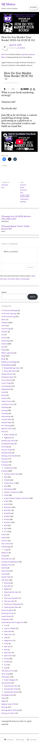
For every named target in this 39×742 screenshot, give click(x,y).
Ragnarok (7, 438)
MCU (3, 432)
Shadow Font (6, 565)
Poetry (3, 538)
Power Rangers (10, 680)
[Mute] (22, 89)
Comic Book (6, 380)
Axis (3, 347)
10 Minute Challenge (9, 310)
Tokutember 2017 (11, 686)
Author (23, 185)
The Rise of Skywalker (12, 604)
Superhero (5, 619)
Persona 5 (5, 459)
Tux (5, 665)
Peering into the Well (9, 456)
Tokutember (6, 683)
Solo (5, 595)
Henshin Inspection (11, 492)
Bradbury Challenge (9, 362)
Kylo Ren (7, 586)
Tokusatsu (24, 199)
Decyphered (6, 389)
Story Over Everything (24, 196)
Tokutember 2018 (11, 689)
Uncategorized (7, 695)
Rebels (6, 589)
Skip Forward (34, 89)
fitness (4, 398)
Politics (4, 541)
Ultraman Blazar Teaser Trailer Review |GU (15, 228)
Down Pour (8, 634)
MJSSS (6, 519)
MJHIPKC (7, 510)
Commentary (6, 386)
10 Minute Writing (8, 316)
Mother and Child (8, 441)
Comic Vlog (6, 383)
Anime (3, 326)
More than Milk (10, 371)
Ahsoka (7, 583)
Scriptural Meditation (9, 562)
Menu (34, 7)
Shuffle (7, 662)
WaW (3, 701)
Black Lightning (7, 353)
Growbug (5, 413)
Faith (3, 392)
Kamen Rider (6, 422)
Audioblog (5, 341)
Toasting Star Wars (11, 607)
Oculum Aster (6, 450)
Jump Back (31, 89)
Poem (3, 534)
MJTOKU (7, 522)
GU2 (5, 486)
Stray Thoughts (7, 610)
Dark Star (7, 631)
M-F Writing (6, 425)
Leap (6, 637)
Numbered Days (7, 444)
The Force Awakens (11, 598)
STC (5, 531)
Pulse (6, 644)
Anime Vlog (5, 329)
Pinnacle (4, 465)
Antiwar (4, 332)
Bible (3, 350)
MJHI (6, 504)
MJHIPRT (7, 513)
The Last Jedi (9, 601)
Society (4, 574)
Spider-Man (6, 577)
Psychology (5, 547)
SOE (2, 188)
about (3, 319)
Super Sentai (6, 616)
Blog (3, 356)
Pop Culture (6, 544)
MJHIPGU (7, 507)
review (3, 556)
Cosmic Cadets (10, 628)
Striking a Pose (7, 613)
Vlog (3, 698)
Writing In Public (8, 713)
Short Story (5, 571)
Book (22, 188)
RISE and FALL (6, 559)
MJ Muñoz (8, 4)
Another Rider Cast (11, 474)
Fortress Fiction (11, 83)
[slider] (26, 89)
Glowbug (5, 407)
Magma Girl (8, 640)
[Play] (5, 89)
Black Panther (9, 435)
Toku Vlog (5, 674)
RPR (5, 525)
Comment (30, 267)
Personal (4, 462)
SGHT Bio (7, 653)
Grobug (4, 410)
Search (4, 292)
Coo (5, 625)
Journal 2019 (6, 419)
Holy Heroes (6, 416)
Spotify (24, 54)
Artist (3, 338)
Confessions (9, 468)
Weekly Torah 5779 (8, 704)
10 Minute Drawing (8, 313)
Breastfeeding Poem (12, 368)
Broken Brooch (7, 374)
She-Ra (4, 568)
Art (2, 335)
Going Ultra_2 (9, 483)
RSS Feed (4, 54)
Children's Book (7, 377)
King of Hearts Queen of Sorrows (16, 498)
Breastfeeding (6, 365)
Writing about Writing (10, 710)
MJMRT (7, 516)
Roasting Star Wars (11, 592)
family (3, 395)
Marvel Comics (7, 429)
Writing (23, 202)
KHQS (6, 495)
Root (6, 650)
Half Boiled (8, 489)
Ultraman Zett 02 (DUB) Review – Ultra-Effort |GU (16, 218)
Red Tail (7, 647)
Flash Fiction (6, 401)
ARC (5, 477)
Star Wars (5, 580)
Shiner (6, 659)
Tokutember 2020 (11, 692)
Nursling (4, 447)
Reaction (4, 553)
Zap (5, 668)
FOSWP (7, 480)
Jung (6, 550)
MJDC (6, 501)
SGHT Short (8, 656)
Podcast (4, 185)
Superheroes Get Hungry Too (12, 622)
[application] (19, 89)
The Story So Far (7, 671)
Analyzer (4, 323)
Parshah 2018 (6, 453)
